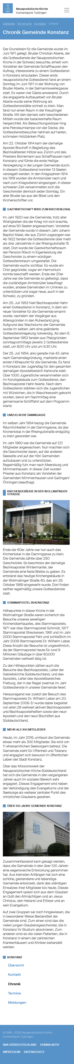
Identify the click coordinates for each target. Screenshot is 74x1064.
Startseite (9, 24)
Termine (14, 993)
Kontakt (14, 974)
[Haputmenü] (67, 11)
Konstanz (40, 24)
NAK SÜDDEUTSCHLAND (19, 1045)
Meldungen (17, 1002)
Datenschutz (34, 1052)
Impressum (11, 1052)
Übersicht (16, 965)
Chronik (14, 984)
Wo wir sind (24, 24)
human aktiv (49, 1045)
